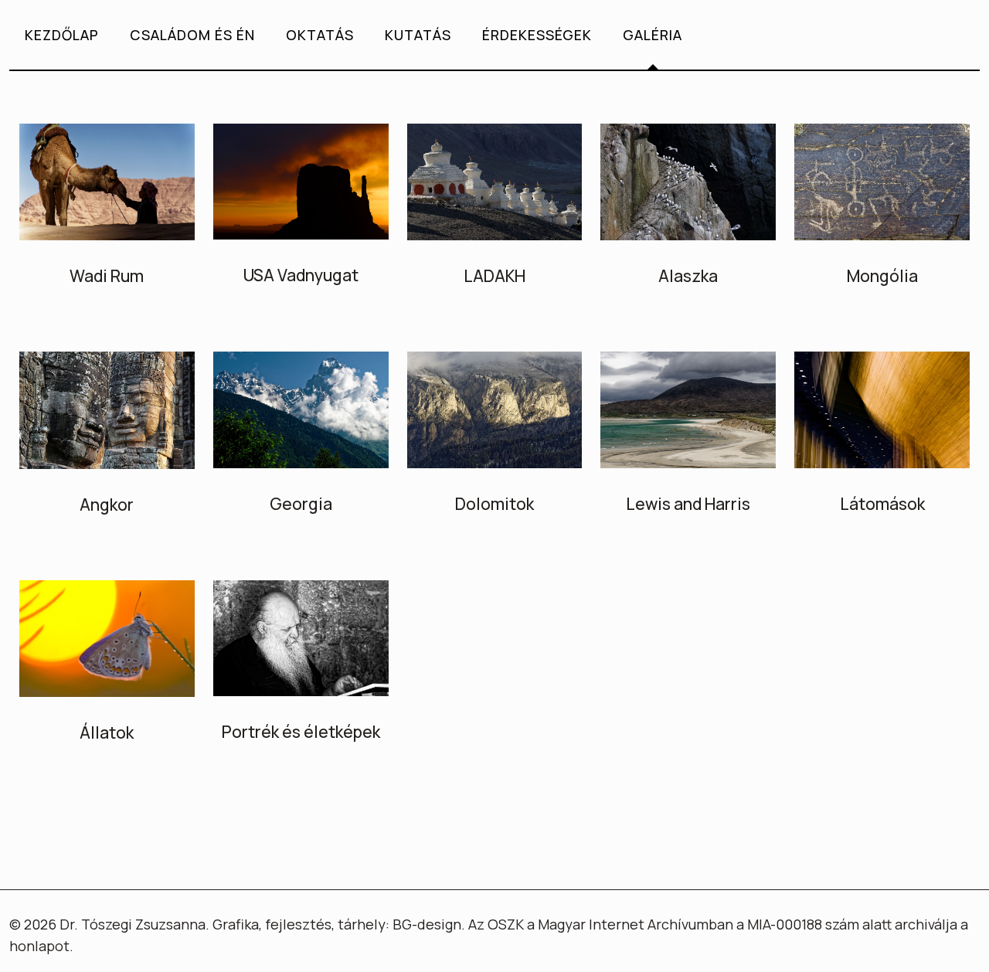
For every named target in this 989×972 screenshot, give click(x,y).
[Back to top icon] (915, 940)
